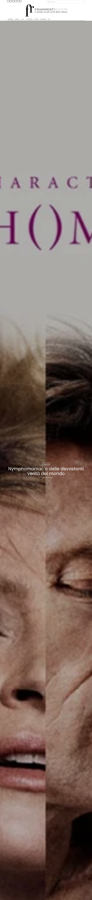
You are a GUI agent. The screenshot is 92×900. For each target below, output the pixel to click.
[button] (83, 1)
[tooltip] (8, 1)
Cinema (46, 464)
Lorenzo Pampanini (47, 477)
